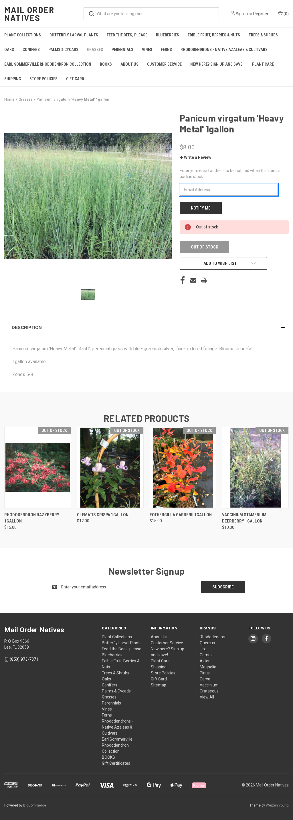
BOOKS (106, 64)
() (286, 13)
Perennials (122, 49)
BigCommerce (34, 805)
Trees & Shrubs (263, 35)
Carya (205, 679)
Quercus (207, 643)
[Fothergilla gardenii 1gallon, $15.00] (183, 467)
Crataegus (209, 691)
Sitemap (158, 685)
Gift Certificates (116, 763)
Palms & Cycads (63, 49)
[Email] (193, 280)
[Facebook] (182, 280)
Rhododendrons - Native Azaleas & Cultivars (224, 49)
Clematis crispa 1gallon (102, 514)
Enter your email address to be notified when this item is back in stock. (230, 173)
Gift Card (75, 79)
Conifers (31, 49)
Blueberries (167, 35)
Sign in (242, 13)
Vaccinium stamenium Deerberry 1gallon (244, 518)
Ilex (203, 649)
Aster (205, 661)
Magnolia (208, 667)
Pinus (205, 673)
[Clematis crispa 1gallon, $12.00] (110, 467)
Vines (147, 49)
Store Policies (43, 79)
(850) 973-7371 (24, 659)
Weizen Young (277, 805)
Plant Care (263, 64)
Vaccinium (209, 685)
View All (207, 697)
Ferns (166, 49)
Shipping (12, 79)
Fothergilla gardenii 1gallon (181, 514)
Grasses (95, 49)
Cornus (206, 655)
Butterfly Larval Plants (74, 35)
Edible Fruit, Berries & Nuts (214, 35)
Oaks (9, 49)
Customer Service (164, 64)
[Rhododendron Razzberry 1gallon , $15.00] (37, 467)
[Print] (204, 280)
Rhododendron (213, 637)
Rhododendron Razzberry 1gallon (31, 518)
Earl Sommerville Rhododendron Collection (47, 64)
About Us (129, 64)
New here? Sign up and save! (216, 64)
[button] (195, 157)
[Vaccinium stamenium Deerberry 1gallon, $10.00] (255, 467)
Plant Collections (22, 35)
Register (260, 13)
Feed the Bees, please (127, 35)
